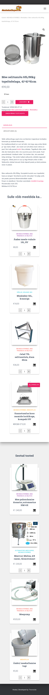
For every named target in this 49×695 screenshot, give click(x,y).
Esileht (4, 17)
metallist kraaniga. (37, 181)
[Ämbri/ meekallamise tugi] (24, 643)
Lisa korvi (23, 102)
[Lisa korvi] (34, 247)
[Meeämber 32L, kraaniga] (24, 275)
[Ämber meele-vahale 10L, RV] (24, 217)
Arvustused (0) (10, 131)
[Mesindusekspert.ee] (12, 8)
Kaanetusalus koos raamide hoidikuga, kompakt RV (24, 416)
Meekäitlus (24, 17)
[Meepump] (24, 592)
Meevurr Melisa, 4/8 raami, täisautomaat (24, 557)
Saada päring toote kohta (14, 113)
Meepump (24, 614)
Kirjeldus (7, 125)
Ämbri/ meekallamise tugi (24, 664)
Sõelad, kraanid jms (24, 292)
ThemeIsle (32, 690)
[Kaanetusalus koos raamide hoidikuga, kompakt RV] (24, 393)
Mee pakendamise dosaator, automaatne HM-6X (24, 502)
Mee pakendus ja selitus (20, 110)
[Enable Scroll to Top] (44, 690)
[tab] (24, 125)
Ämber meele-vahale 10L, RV (24, 241)
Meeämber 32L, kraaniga (24, 297)
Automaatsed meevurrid (24, 550)
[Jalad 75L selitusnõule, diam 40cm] (24, 332)
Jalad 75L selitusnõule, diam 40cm (24, 357)
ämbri (19, 149)
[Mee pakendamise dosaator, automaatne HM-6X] (24, 477)
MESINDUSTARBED (13, 17)
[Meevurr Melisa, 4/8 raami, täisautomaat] (24, 534)
